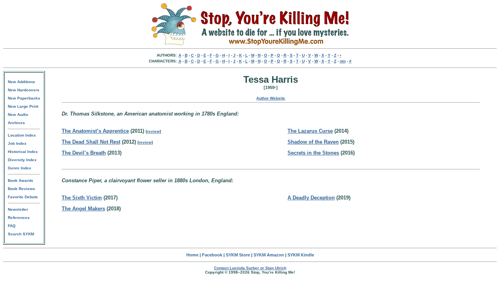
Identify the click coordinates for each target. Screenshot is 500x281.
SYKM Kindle (301, 255)
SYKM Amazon (269, 255)
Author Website (270, 98)
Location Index (22, 135)
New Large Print (23, 106)
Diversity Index (22, 160)
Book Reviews (21, 189)
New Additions (21, 82)
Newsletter (18, 209)
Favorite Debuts (23, 197)
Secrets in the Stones (313, 153)
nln (343, 61)
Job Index (17, 143)
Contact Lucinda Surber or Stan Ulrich (250, 268)
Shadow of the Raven (313, 142)
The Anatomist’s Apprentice (95, 131)
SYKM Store (238, 255)
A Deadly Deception (311, 198)
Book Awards (20, 180)
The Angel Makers (83, 209)
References (19, 217)
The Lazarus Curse (310, 131)
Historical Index (23, 151)
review (153, 131)
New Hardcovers (23, 90)
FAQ (12, 226)
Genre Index (19, 168)
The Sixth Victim (82, 198)
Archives (16, 123)
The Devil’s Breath (84, 153)
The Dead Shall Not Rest (91, 142)
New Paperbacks (24, 98)
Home (192, 255)
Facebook (212, 255)
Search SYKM (21, 234)
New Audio (18, 114)
